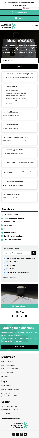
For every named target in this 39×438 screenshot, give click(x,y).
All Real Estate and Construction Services (15, 141)
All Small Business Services (11, 115)
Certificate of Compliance (14, 236)
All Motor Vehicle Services (10, 90)
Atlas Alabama (9, 222)
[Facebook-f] (13, 434)
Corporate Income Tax (12, 240)
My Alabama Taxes (11, 214)
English (27, 8)
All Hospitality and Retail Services (13, 185)
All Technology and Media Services (13, 153)
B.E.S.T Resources (10, 225)
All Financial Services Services (12, 198)
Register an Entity (10, 232)
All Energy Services (27, 172)
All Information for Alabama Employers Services (17, 77)
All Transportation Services (11, 128)
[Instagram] (21, 434)
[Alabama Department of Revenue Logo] (8, 26)
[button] (20, 5)
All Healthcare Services (26, 162)
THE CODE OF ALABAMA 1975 (10, 418)
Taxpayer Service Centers (14, 218)
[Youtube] (25, 434)
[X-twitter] (17, 434)
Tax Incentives (9, 229)
